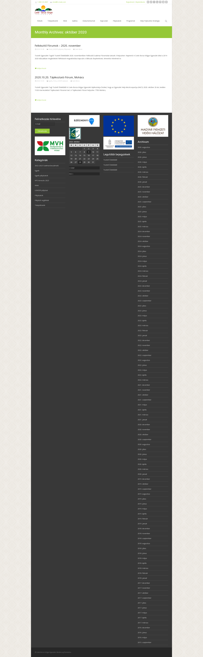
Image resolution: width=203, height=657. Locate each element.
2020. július (142, 449)
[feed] (157, 3)
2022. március (143, 380)
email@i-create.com (59, 2)
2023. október (143, 296)
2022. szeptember (144, 355)
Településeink (53, 21)
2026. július (142, 152)
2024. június (142, 256)
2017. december (144, 583)
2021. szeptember (144, 400)
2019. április (142, 514)
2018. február (143, 573)
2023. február (143, 330)
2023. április (142, 320)
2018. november (144, 533)
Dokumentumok (89, 21)
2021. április (142, 410)
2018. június (142, 553)
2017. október (143, 593)
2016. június (142, 632)
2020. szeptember (144, 439)
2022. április (142, 375)
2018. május (142, 558)
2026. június (142, 157)
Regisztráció (130, 2)
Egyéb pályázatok (41, 175)
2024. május (142, 261)
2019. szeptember (144, 489)
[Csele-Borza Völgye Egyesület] (41, 10)
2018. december (144, 528)
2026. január (142, 182)
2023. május (142, 315)
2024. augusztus (144, 246)
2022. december (144, 340)
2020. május (142, 459)
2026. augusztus (144, 147)
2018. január (142, 578)
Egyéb (50, 81)
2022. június (142, 365)
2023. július (142, 306)
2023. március (143, 325)
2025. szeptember (144, 202)
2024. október (143, 241)
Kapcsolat (104, 21)
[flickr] (154, 3)
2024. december (144, 231)
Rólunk (39, 21)
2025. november (144, 192)
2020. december (144, 424)
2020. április (142, 464)
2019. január (142, 523)
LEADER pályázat (58, 49)
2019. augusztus (144, 494)
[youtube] (166, 3)
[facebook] (148, 3)
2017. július (142, 603)
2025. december (144, 187)
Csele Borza (78, 49)
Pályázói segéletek (42, 200)
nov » (71, 174)
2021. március (143, 415)
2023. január (142, 335)
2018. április (142, 563)
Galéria (74, 21)
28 (80, 162)
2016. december (144, 627)
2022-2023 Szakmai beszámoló (47, 165)
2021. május (142, 405)
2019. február (143, 519)
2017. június (142, 608)
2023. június (142, 311)
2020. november (144, 429)
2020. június (142, 454)
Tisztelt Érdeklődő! (110, 160)
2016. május (142, 637)
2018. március (143, 568)
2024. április (142, 266)
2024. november (144, 236)
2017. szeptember (144, 598)
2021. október (143, 395)
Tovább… (39, 63)
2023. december (144, 286)
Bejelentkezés (140, 2)
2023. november (144, 291)
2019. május (142, 509)
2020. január (142, 474)
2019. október (143, 484)
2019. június (142, 504)
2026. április (142, 167)
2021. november (144, 390)
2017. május (142, 613)
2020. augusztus (144, 444)
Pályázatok (117, 21)
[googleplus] (163, 3)
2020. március (143, 469)
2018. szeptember (144, 538)
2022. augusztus (144, 360)
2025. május (142, 216)
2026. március (143, 172)
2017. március (143, 623)
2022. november (144, 345)
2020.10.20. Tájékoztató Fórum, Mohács (59, 77)
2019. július (142, 499)
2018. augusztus (144, 543)
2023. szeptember (144, 301)
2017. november (144, 588)
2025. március (143, 226)
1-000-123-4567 (42, 2)
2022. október (143, 350)
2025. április (142, 221)
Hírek (65, 21)
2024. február (143, 276)
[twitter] (151, 3)
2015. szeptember (144, 642)
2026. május (142, 162)
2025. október (143, 197)
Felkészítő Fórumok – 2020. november (58, 45)
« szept (71, 168)
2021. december (144, 385)
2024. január (142, 281)
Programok (130, 21)
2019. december (144, 479)
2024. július (142, 251)
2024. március (143, 271)
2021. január (142, 419)
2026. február (143, 177)
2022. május (142, 370)
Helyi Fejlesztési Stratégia (150, 21)
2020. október (143, 434)
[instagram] (160, 3)
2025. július (142, 207)
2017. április (142, 618)
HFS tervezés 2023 (42, 180)
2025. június (142, 211)
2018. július (142, 548)
